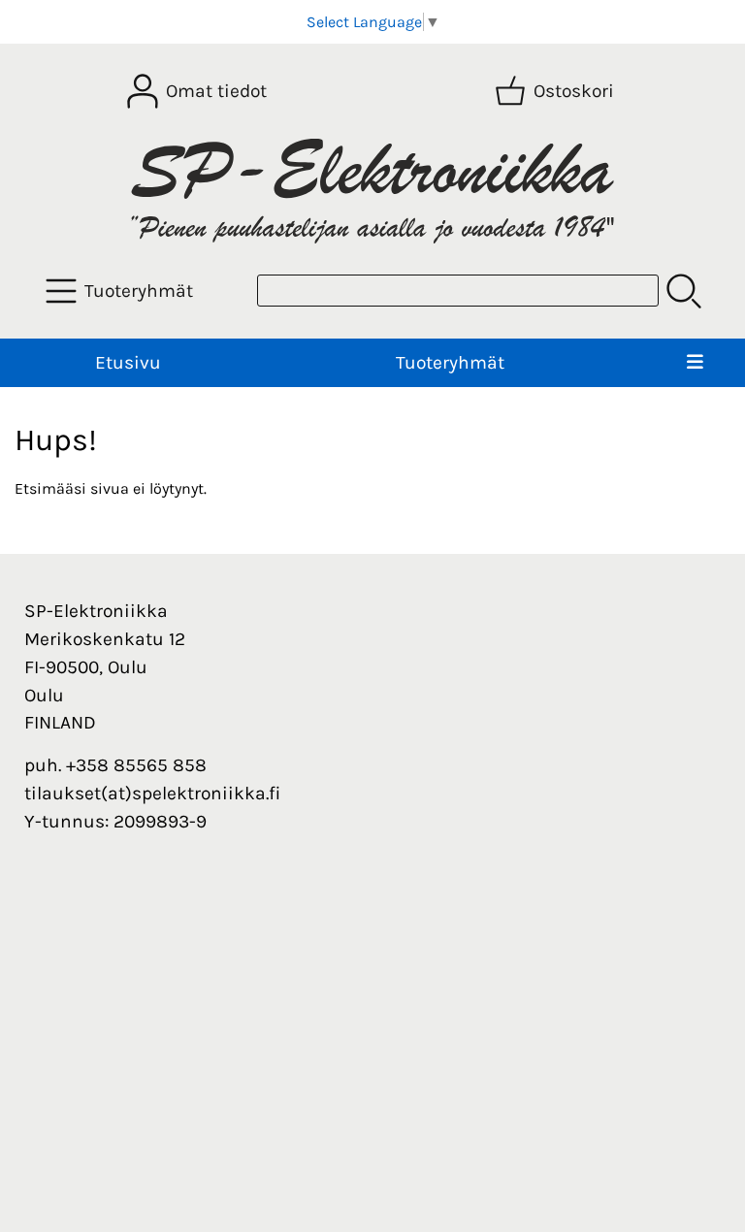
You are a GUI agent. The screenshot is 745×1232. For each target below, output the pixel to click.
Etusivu (128, 362)
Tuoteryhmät (450, 362)
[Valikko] (695, 363)
